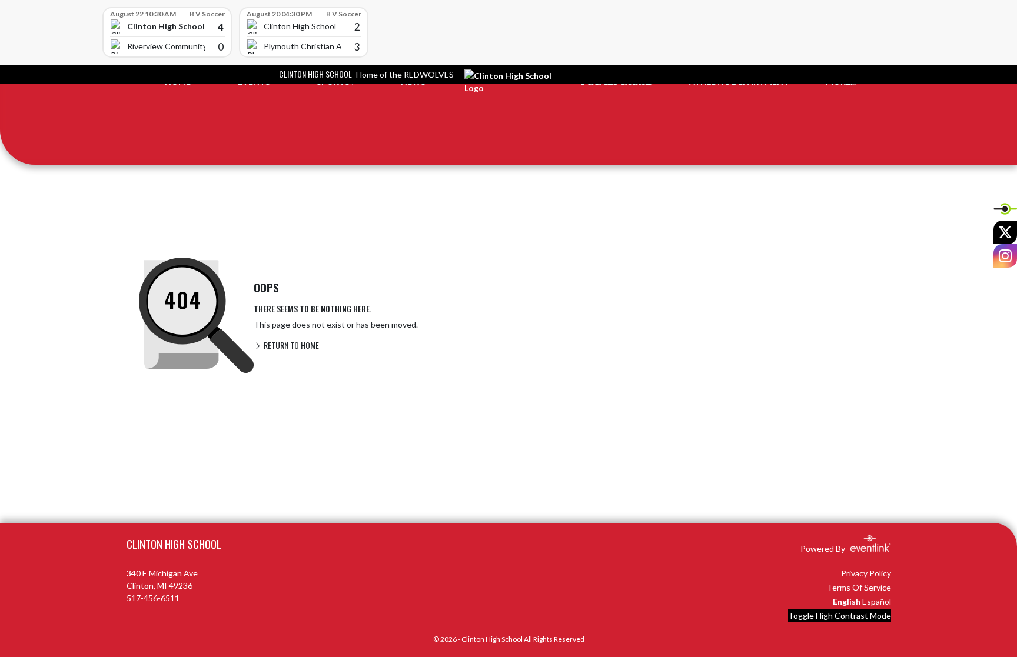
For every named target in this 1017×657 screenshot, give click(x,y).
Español (876, 601)
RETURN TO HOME (290, 345)
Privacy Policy (866, 573)
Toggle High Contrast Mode (839, 616)
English (846, 601)
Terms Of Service (859, 587)
